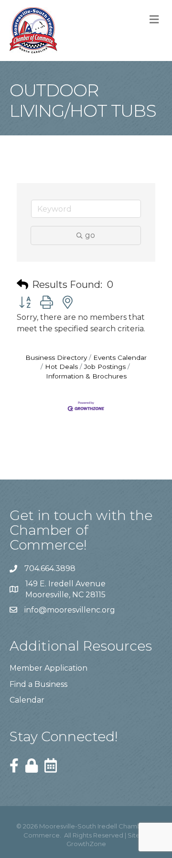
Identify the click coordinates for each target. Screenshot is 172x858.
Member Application (48, 668)
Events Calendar (120, 357)
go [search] (90, 235)
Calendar (27, 700)
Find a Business (38, 684)
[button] (22, 284)
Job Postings (105, 366)
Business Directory (56, 357)
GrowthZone (86, 844)
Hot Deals (61, 366)
